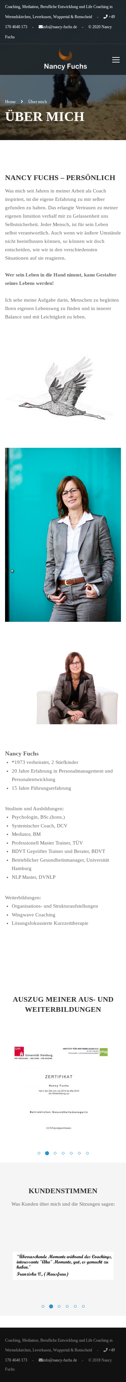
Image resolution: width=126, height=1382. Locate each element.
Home (10, 101)
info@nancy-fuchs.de (60, 27)
